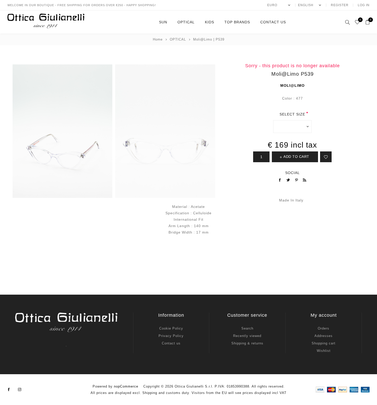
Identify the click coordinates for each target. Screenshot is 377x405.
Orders (323, 328)
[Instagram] (20, 389)
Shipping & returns (247, 343)
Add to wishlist (326, 156)
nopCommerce (126, 386)
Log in (364, 5)
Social (292, 173)
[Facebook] (9, 389)
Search (247, 328)
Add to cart (296, 157)
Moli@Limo (292, 85)
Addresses (323, 336)
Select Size (292, 114)
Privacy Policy (171, 336)
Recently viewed (247, 336)
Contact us (171, 343)
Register (340, 5)
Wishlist (324, 351)
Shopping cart (323, 343)
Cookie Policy (171, 328)
